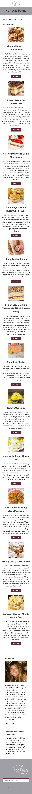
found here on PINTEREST (16, 708)
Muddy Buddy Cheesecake (16, 561)
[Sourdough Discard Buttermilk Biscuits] (16, 196)
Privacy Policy (21, 787)
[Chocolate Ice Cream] (16, 248)
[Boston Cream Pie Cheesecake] (16, 89)
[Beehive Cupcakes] (16, 397)
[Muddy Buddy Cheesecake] (16, 550)
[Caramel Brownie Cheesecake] (16, 35)
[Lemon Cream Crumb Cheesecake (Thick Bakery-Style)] (16, 294)
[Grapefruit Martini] (16, 351)
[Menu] (2, 3)
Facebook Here (18, 703)
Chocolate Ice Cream (16, 259)
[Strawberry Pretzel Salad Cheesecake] (16, 143)
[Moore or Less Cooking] (16, 3)
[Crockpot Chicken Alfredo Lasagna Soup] (16, 603)
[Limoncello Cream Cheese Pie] (16, 445)
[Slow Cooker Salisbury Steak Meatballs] (16, 496)
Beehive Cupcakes (16, 408)
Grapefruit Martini (16, 362)
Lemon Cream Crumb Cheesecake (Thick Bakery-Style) (16, 308)
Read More (17, 76)
